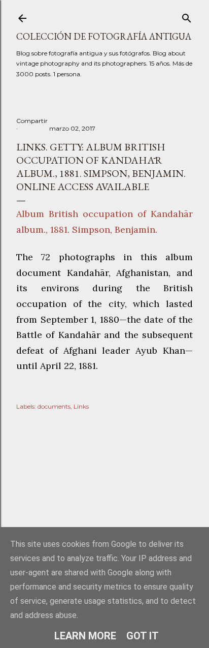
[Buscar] (187, 16)
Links (81, 406)
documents (54, 406)
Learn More (85, 636)
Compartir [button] (32, 121)
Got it (142, 636)
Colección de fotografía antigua (103, 36)
